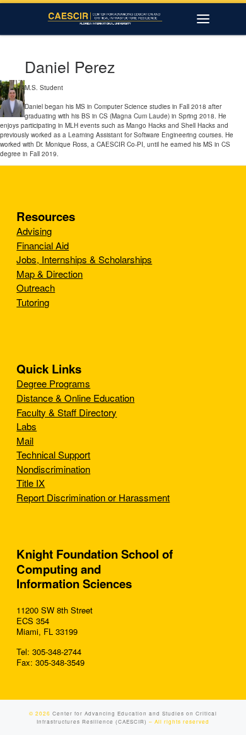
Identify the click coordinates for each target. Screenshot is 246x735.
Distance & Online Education (75, 397)
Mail (24, 440)
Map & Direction (49, 273)
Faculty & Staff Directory (66, 412)
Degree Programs (53, 383)
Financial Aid (42, 245)
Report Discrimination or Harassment (93, 497)
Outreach (35, 287)
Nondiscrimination (53, 469)
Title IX (30, 482)
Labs (26, 426)
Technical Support (53, 454)
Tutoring (32, 302)
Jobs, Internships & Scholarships (84, 259)
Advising (34, 230)
